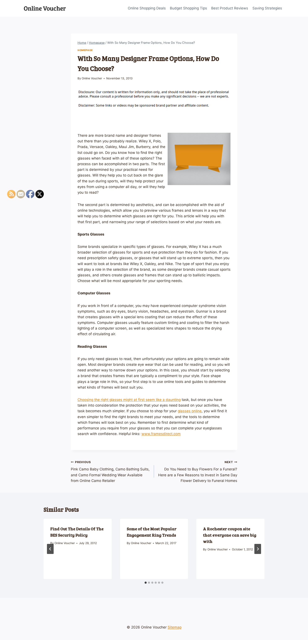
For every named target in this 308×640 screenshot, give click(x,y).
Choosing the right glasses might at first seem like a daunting (129, 400)
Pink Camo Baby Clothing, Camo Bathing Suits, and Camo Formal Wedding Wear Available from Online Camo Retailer (110, 471)
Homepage (85, 50)
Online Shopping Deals (147, 8)
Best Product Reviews (229, 8)
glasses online (190, 411)
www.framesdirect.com (161, 434)
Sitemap (174, 627)
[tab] (146, 583)
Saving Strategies (267, 8)
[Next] (257, 549)
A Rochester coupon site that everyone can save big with (229, 535)
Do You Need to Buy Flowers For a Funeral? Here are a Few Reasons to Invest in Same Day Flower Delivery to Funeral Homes (197, 471)
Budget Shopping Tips (188, 8)
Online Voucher (92, 78)
